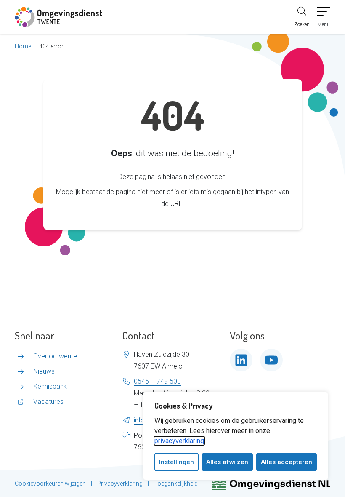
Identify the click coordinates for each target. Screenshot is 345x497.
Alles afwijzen (227, 462)
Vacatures (48, 402)
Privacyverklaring (120, 483)
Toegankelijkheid (176, 483)
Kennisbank (50, 386)
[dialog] (235, 436)
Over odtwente (55, 356)
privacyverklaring (179, 441)
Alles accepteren (286, 462)
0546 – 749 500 (157, 381)
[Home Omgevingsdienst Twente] (58, 17)
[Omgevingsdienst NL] (271, 483)
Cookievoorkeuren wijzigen (50, 483)
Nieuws (44, 371)
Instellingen (176, 462)
